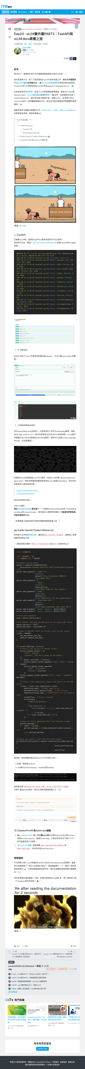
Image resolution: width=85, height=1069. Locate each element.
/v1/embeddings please (26, 494)
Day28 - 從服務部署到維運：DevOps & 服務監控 (29, 981)
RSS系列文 (51, 969)
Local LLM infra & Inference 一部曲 (34, 29)
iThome (48, 1062)
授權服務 (63, 1062)
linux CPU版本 (22, 83)
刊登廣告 (55, 1062)
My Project (22, 12)
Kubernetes (47, 110)
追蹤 (26, 946)
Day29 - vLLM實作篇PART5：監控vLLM (26, 985)
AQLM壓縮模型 (33, 95)
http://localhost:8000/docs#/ (45, 242)
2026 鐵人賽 (45, 12)
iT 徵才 (31, 12)
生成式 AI (18, 29)
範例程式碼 (31, 535)
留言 (18, 946)
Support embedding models (27, 491)
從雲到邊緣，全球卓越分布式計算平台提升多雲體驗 (17, 1019)
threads (22, 225)
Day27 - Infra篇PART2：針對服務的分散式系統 (29, 978)
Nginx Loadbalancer (68, 110)
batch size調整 (26, 845)
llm (25, 44)
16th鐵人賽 (18, 44)
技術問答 (13, 12)
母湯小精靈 (26, 48)
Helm (56, 110)
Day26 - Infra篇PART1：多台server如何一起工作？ (30, 974)
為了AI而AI (28, 50)
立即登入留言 (42, 1049)
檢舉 (74, 946)
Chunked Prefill (26, 835)
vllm (30, 44)
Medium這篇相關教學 (51, 83)
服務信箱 (71, 1062)
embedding (37, 44)
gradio (45, 44)
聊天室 (37, 12)
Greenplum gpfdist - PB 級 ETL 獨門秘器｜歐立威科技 (37, 1019)
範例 (48, 95)
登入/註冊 (79, 12)
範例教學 (29, 92)
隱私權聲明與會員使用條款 (35, 1065)
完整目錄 (14, 992)
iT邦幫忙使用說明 (53, 1065)
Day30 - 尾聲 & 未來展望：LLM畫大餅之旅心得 (29, 989)
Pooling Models (24, 509)
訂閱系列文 (63, 969)
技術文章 (5, 12)
